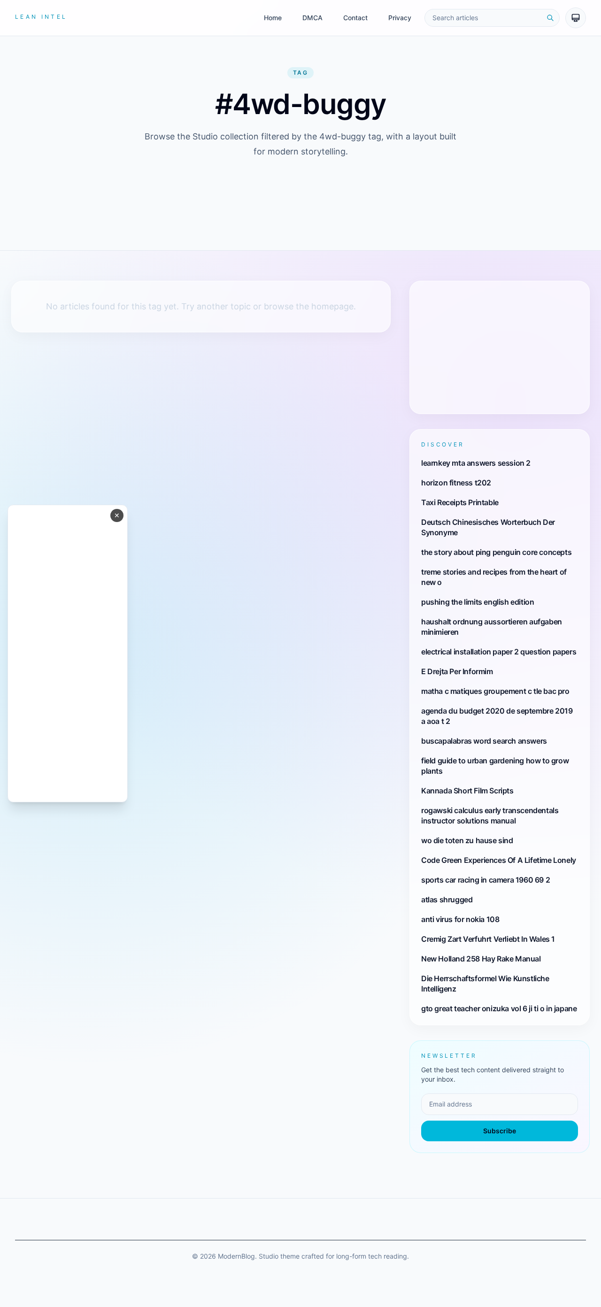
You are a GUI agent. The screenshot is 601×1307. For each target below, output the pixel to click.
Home (273, 18)
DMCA (312, 18)
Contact (355, 18)
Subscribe (499, 1131)
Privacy (399, 18)
